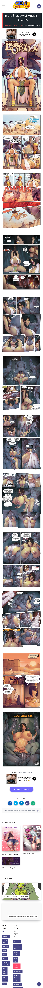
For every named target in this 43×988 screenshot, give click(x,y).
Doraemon (17, 971)
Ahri (4, 950)
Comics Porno (17, 25)
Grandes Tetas (22, 772)
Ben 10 (15, 960)
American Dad (17, 947)
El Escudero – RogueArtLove (10, 868)
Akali (4, 954)
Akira (4, 958)
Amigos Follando (5, 963)
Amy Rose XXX (4, 971)
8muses (17, 942)
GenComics (7, 25)
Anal (4, 984)
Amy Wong (5, 979)
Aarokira (5, 936)
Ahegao (5, 946)
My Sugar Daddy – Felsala (10, 854)
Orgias (30, 772)
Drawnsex (17, 984)
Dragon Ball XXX (16, 977)
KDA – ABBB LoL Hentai (30, 854)
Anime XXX (16, 953)
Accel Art (5, 941)
